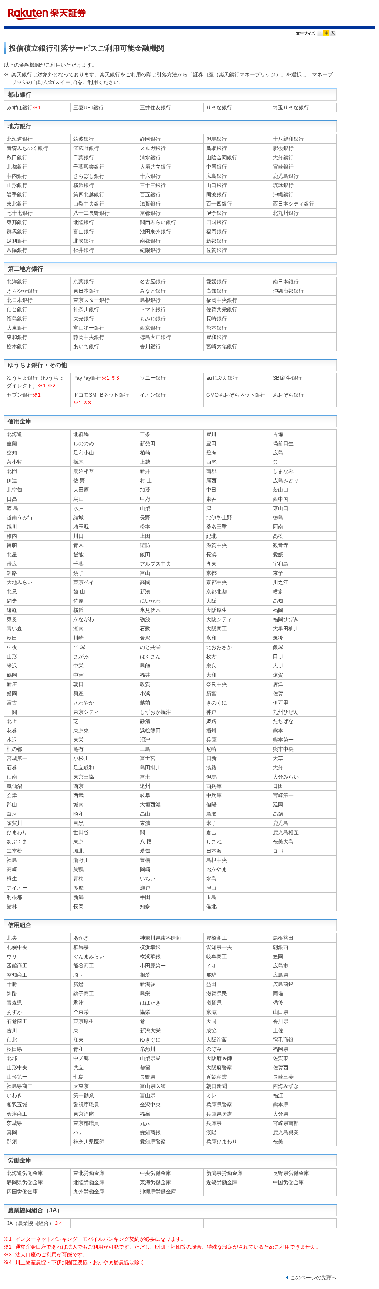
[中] (326, 34)
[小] (320, 34)
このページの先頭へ (313, 1277)
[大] (333, 34)
